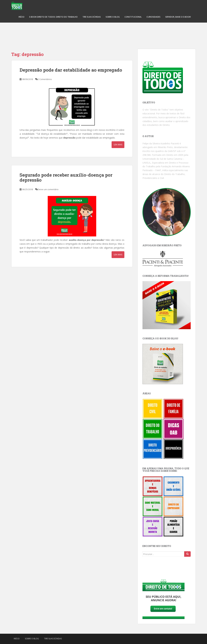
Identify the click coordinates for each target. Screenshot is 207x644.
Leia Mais (118, 144)
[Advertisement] (103, 34)
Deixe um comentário (48, 189)
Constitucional (133, 16)
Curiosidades (153, 16)
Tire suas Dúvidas (91, 16)
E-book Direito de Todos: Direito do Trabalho (53, 16)
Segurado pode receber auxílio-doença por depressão (66, 177)
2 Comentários (45, 79)
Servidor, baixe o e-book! (178, 16)
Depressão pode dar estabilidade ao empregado (71, 70)
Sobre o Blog (113, 16)
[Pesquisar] (187, 554)
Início (21, 16)
